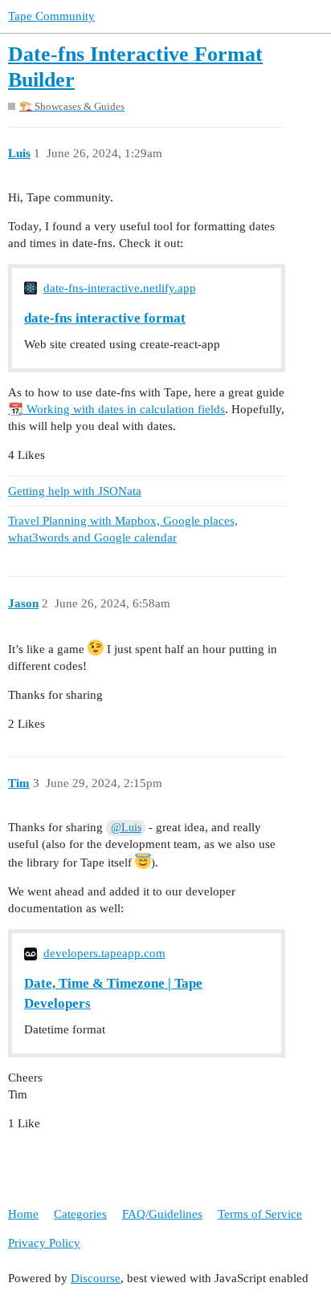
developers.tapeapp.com (104, 953)
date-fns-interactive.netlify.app (119, 288)
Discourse (96, 1278)
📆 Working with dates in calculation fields (116, 409)
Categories (80, 1214)
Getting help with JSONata (74, 491)
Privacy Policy (44, 1242)
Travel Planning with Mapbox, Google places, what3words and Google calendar (123, 529)
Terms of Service (260, 1214)
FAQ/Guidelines (162, 1214)
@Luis (126, 828)
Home (23, 1214)
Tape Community (51, 16)
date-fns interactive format (105, 318)
